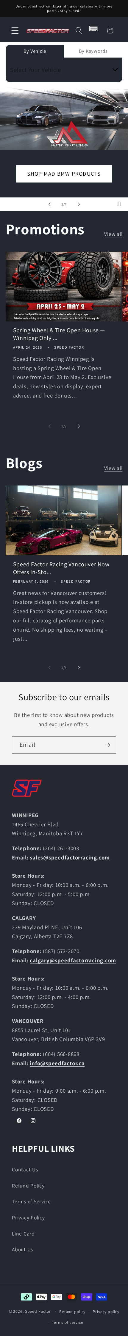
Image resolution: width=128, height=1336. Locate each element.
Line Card (23, 1233)
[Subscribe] (107, 745)
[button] (15, 30)
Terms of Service (31, 1201)
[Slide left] (49, 425)
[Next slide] (78, 204)
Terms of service (67, 1322)
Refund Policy (28, 1185)
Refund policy (72, 1311)
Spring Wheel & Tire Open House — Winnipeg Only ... (59, 334)
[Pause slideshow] (121, 204)
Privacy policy (106, 1311)
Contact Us (25, 1169)
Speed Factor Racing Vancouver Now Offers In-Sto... (61, 568)
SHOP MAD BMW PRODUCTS (64, 173)
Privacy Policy (28, 1217)
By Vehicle (35, 51)
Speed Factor (38, 1311)
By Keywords (93, 51)
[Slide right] (78, 425)
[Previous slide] (49, 204)
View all (113, 234)
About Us (22, 1249)
